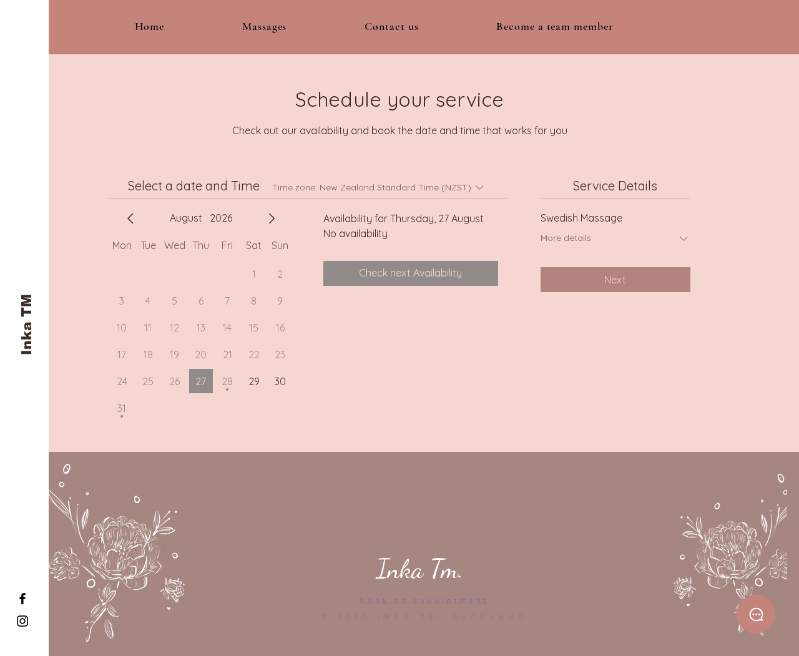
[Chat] (756, 614)
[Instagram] (22, 621)
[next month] (271, 218)
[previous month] (130, 218)
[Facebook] (22, 598)
